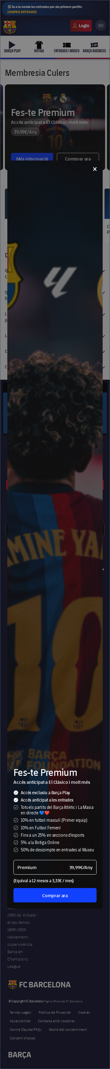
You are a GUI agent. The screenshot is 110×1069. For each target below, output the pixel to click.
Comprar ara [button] (55, 895)
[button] (95, 169)
